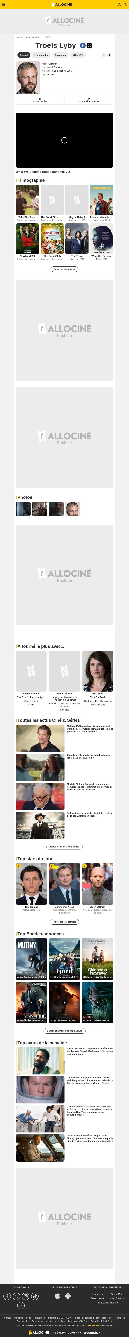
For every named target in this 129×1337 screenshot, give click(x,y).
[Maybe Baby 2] (77, 200)
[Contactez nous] (21, 1305)
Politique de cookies (83, 1318)
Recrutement (39, 1318)
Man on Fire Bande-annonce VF (31, 1020)
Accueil (20, 37)
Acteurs (35, 37)
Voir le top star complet (65, 922)
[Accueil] (62, 4)
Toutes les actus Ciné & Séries (64, 847)
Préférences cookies (104, 1318)
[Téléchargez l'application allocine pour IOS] (59, 1295)
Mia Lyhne (97, 693)
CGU (61, 1318)
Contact (7, 1318)
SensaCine (117, 1294)
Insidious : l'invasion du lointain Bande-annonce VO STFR (98, 1020)
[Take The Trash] (27, 200)
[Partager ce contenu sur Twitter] (89, 45)
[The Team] (77, 238)
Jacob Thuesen (64, 693)
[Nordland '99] (27, 238)
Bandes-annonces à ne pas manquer (64, 1031)
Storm (31, 704)
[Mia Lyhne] (97, 671)
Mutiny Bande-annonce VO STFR (32, 977)
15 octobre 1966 (63, 70)
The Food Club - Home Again (52, 217)
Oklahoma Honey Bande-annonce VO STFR (98, 977)
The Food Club (52, 256)
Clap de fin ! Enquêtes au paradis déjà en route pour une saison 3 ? (88, 756)
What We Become (101, 256)
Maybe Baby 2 (77, 217)
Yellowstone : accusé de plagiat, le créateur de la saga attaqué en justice (89, 814)
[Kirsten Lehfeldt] (31, 671)
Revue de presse (39, 1321)
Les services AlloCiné (78, 1321)
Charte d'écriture (57, 1321)
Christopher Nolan (64, 907)
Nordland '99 (27, 256)
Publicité (52, 1318)
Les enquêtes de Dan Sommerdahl (101, 217)
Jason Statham (97, 907)
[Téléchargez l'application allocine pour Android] (70, 1295)
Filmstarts (97, 1294)
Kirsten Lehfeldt (31, 693)
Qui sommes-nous (22, 1318)
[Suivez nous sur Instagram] (26, 1296)
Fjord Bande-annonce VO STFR (64, 977)
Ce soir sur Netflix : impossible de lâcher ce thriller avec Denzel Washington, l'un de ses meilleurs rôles (90, 1051)
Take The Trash (27, 217)
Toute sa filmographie (64, 269)
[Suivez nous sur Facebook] (7, 1296)
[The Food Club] (52, 238)
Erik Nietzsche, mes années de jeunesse (64, 704)
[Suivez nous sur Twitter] (17, 1296)
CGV (68, 1318)
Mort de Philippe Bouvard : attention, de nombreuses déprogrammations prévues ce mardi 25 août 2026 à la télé (89, 787)
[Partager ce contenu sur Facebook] (83, 45)
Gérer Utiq (95, 1321)
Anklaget (64, 709)
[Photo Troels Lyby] (23, 509)
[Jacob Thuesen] (64, 671)
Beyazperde (97, 1298)
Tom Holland (31, 907)
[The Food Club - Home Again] (52, 200)
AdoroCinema (116, 1298)
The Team (76, 256)
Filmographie (31, 180)
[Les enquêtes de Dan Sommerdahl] (101, 200)
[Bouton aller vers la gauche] (104, 55)
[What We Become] (101, 238)
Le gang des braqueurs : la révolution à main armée (64, 698)
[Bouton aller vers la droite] (110, 55)
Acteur (53, 63)
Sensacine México (107, 1302)
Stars (28, 37)
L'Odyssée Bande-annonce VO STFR (65, 1020)
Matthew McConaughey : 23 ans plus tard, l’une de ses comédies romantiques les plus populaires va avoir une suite (90, 729)
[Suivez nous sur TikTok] (35, 1296)
